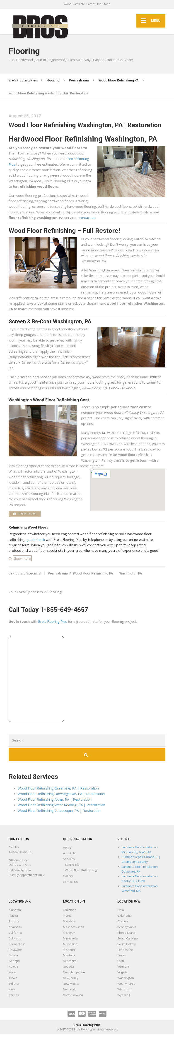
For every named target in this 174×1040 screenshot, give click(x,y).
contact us (87, 217)
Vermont (123, 966)
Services (69, 859)
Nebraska (70, 961)
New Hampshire (74, 972)
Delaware (15, 950)
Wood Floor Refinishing (81, 870)
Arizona (14, 921)
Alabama (15, 910)
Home (67, 847)
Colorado (15, 938)
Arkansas (15, 927)
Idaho (13, 972)
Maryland (69, 921)
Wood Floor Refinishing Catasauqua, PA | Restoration (59, 810)
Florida (13, 955)
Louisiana (69, 910)
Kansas (14, 995)
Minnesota (70, 938)
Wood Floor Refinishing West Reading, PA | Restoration (61, 804)
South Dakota (126, 944)
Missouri (69, 950)
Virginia (122, 972)
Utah (120, 961)
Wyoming (123, 995)
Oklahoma (124, 915)
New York (69, 989)
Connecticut (17, 944)
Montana (69, 955)
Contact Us (70, 882)
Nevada (68, 966)
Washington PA (130, 573)
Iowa (12, 989)
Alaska (13, 915)
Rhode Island (126, 933)
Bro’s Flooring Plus (52, 621)
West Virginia (126, 984)
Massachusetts (73, 927)
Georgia (14, 961)
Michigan (69, 933)
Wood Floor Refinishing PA (93, 573)
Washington (125, 978)
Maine (67, 915)
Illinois (13, 978)
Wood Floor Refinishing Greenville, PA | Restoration (58, 788)
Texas (121, 955)
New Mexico (71, 984)
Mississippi (70, 944)
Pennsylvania (58, 573)
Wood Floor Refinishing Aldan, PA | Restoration (55, 799)
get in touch (36, 539)
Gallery (68, 876)
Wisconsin (124, 989)
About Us (69, 853)
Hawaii (13, 966)
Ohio (120, 910)
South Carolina (127, 938)
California (15, 933)
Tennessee (125, 950)
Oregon (122, 921)
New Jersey (70, 978)
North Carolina (73, 995)
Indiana (14, 984)
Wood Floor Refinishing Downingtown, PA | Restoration (61, 793)
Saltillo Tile (72, 865)
